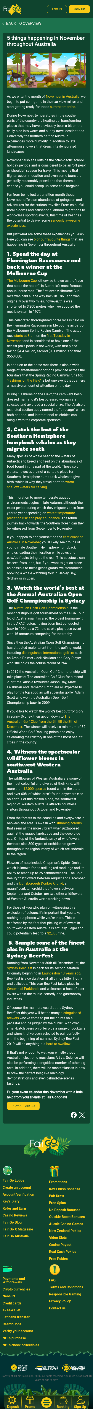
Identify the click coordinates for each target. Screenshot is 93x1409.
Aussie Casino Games (66, 1224)
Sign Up (79, 9)
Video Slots (58, 1238)
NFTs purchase (14, 1338)
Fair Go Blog (12, 1222)
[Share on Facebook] (74, 1115)
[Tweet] (82, 1115)
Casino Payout (60, 1245)
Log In (57, 9)
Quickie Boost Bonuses (67, 1217)
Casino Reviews (15, 1215)
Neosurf (9, 1296)
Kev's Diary (11, 1201)
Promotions (58, 1182)
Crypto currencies (16, 1289)
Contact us (57, 1308)
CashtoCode (12, 1324)
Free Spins (57, 1203)
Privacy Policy (60, 1301)
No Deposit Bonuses (64, 1210)
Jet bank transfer (16, 1317)
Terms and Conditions (66, 1287)
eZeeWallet (11, 1310)
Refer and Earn (14, 1208)
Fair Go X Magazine (18, 1229)
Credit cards (12, 1303)
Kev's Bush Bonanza (64, 1189)
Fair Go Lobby (13, 1180)
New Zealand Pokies (65, 1231)
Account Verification (18, 1194)
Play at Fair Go (23, 1106)
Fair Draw (56, 1196)
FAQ (52, 1280)
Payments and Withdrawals (14, 1280)
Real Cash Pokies (62, 1252)
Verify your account (18, 1331)
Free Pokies (58, 1259)
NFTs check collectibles (21, 1345)
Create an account (17, 1187)
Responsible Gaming (65, 1294)
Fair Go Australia (16, 1236)
